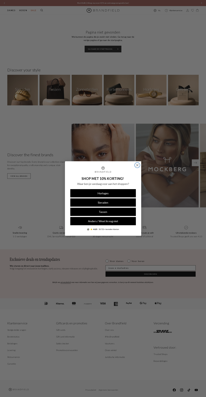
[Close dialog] (137, 165)
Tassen (103, 211)
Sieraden (103, 202)
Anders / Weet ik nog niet (103, 221)
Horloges (103, 193)
